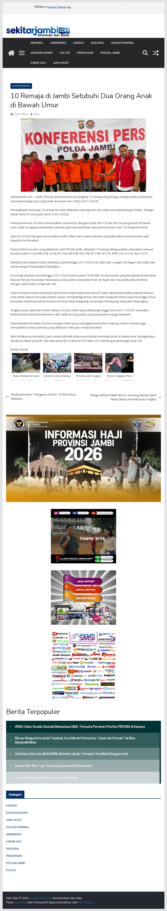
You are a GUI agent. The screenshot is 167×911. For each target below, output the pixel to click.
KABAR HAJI (38, 62)
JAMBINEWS (58, 42)
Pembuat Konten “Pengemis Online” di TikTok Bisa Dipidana (43, 396)
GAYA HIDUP (60, 62)
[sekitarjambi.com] (84, 26)
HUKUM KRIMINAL (122, 42)
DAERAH (78, 42)
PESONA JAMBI (110, 52)
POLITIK (64, 52)
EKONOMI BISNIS (41, 52)
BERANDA (36, 42)
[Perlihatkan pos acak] (155, 53)
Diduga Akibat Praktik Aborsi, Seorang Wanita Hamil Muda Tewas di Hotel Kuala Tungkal (123, 397)
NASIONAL (97, 42)
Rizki (36, 114)
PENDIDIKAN (85, 52)
